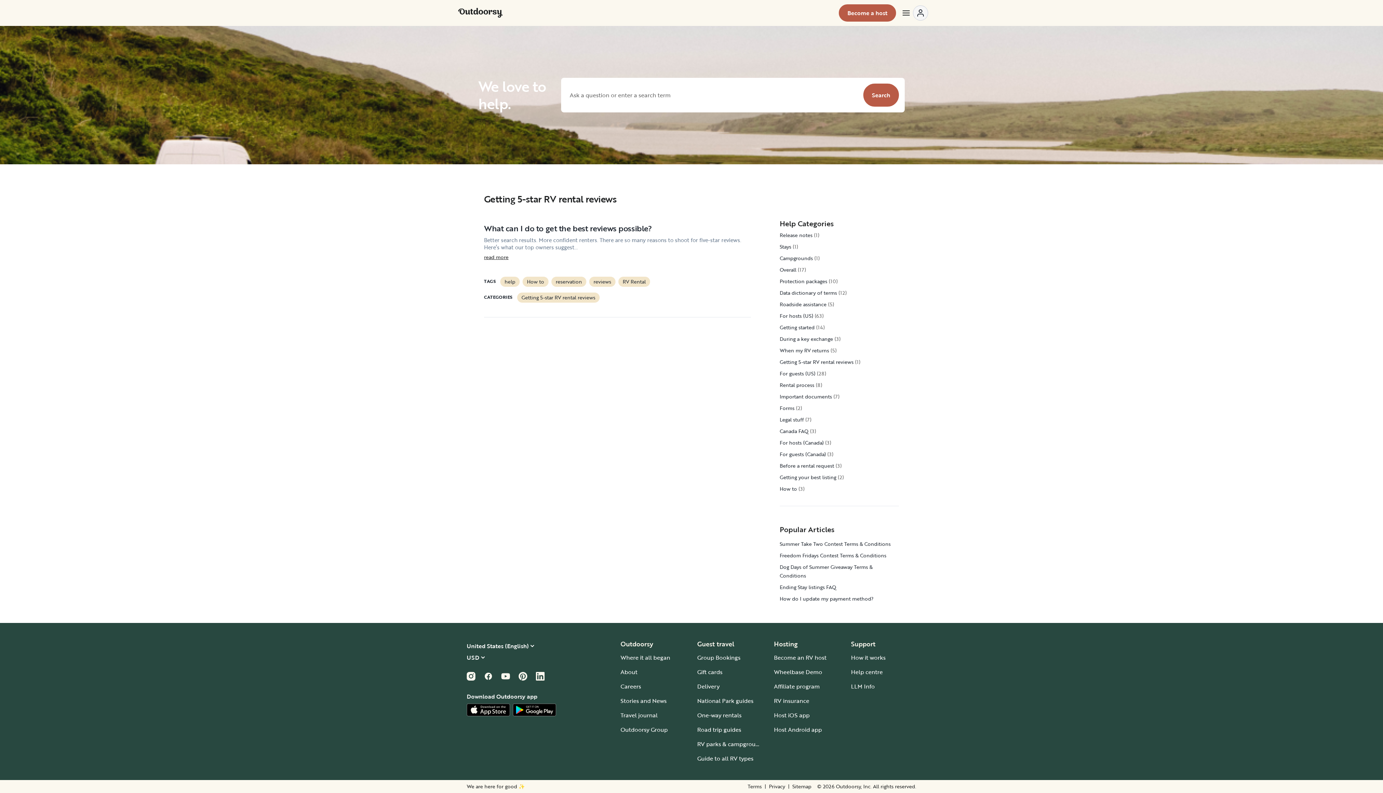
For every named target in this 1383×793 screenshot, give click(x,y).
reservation (569, 281)
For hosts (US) (796, 316)
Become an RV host (800, 657)
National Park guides (725, 700)
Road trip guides (719, 729)
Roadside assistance (803, 304)
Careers (631, 686)
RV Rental (634, 281)
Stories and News (644, 700)
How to (535, 281)
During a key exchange (806, 339)
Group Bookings (718, 657)
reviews (602, 281)
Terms (755, 786)
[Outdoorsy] (480, 13)
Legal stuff (792, 419)
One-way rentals (719, 715)
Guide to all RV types (725, 758)
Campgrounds (796, 258)
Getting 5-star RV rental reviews (558, 297)
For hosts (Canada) (802, 442)
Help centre (867, 672)
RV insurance (791, 700)
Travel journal (639, 715)
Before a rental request (807, 465)
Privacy (777, 786)
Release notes (796, 235)
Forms (787, 408)
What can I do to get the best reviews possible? (568, 228)
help (510, 281)
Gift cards (709, 672)
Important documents (806, 396)
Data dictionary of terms (808, 293)
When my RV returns (804, 350)
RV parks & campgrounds (731, 744)
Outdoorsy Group (644, 729)
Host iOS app (792, 715)
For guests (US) (797, 373)
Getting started (797, 327)
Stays (785, 246)
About (629, 672)
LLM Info (863, 686)
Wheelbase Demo (798, 672)
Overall (788, 269)
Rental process (797, 385)
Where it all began (645, 657)
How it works (868, 657)
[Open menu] (915, 13)
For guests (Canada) (803, 454)
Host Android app (798, 729)
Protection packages (803, 281)
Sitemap (801, 786)
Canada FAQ (794, 431)
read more (496, 257)
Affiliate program (797, 686)
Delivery (708, 686)
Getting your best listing (808, 477)
